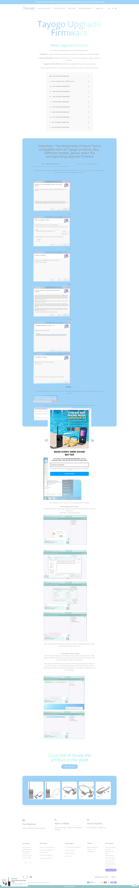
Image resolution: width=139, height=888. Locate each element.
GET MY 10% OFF (69, 473)
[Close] (89, 410)
